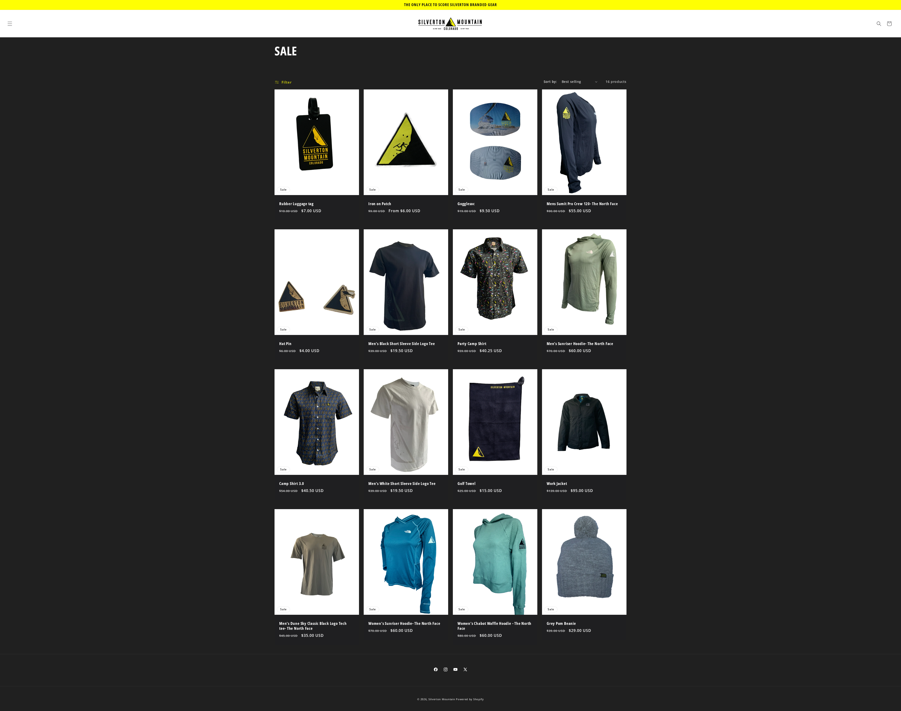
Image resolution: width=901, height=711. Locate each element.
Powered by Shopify (470, 699)
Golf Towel (467, 483)
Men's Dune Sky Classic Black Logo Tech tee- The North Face (313, 626)
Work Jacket (557, 483)
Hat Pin (285, 343)
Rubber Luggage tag (296, 203)
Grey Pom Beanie (561, 623)
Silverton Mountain (441, 699)
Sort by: (550, 81)
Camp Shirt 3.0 (291, 483)
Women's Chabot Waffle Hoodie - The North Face (494, 626)
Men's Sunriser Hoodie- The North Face (580, 343)
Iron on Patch (379, 203)
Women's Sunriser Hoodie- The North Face (404, 623)
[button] (10, 24)
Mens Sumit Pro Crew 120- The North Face (582, 203)
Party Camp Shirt (472, 343)
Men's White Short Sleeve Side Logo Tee (402, 483)
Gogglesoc (466, 203)
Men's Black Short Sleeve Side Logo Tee (401, 343)
